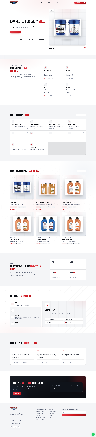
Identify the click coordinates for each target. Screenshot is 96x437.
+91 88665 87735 (15, 417)
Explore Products (15, 31)
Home (33, 2)
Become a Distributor (27, 31)
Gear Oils (38, 415)
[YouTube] (16, 427)
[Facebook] (11, 427)
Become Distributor (80, 2)
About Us (51, 409)
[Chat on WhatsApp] (93, 434)
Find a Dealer (51, 413)
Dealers (53, 2)
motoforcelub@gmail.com (16, 418)
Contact (58, 2)
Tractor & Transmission (40, 417)
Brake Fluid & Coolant (40, 419)
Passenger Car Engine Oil (41, 409)
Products (41, 2)
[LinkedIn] (19, 427)
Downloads (51, 415)
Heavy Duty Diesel (39, 413)
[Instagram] (14, 427)
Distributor (48, 2)
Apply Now (17, 393)
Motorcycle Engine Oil (40, 411)
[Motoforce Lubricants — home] (14, 2)
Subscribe (74, 414)
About (37, 2)
